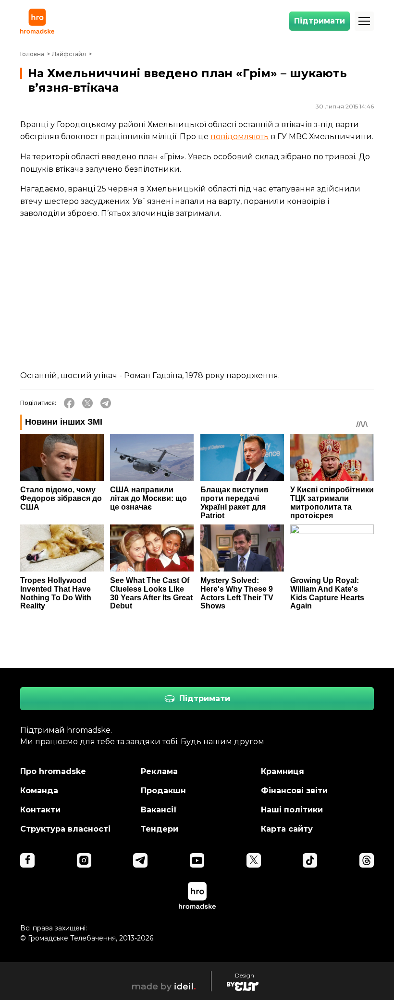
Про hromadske (53, 771)
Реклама (159, 771)
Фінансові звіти (294, 790)
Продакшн (163, 790)
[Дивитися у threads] (366, 860)
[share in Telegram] (105, 403)
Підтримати (319, 20)
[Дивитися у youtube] (197, 860)
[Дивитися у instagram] (84, 860)
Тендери (159, 828)
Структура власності (65, 828)
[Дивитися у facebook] (27, 860)
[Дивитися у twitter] (253, 860)
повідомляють (239, 136)
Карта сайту (287, 828)
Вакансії (159, 809)
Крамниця (282, 771)
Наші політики (292, 809)
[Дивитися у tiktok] (310, 860)
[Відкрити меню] (364, 21)
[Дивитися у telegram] (140, 860)
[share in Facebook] (69, 403)
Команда (39, 790)
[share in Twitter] (87, 403)
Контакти (40, 809)
